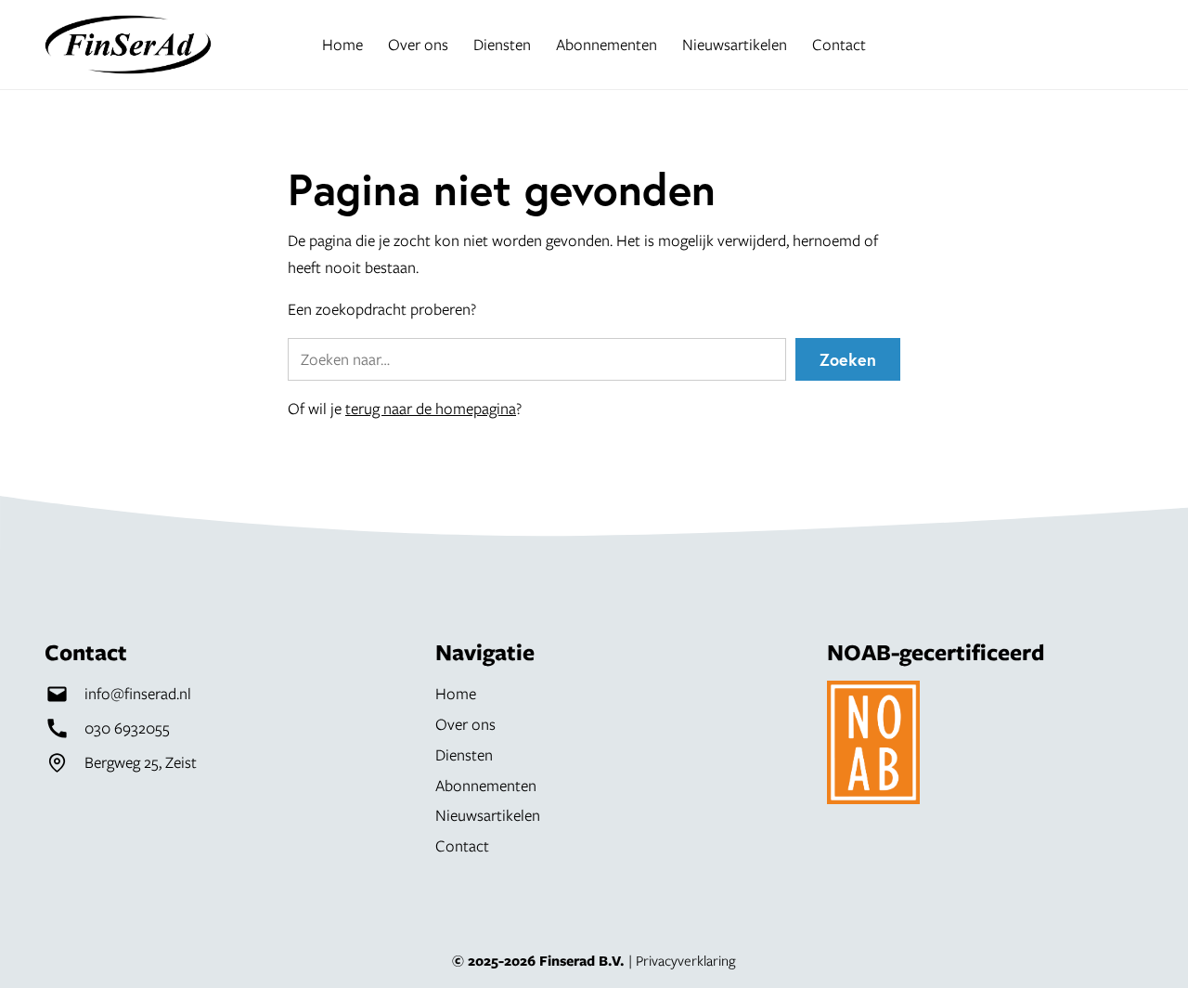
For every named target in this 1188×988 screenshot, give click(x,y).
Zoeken (848, 359)
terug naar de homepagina (430, 408)
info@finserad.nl (137, 693)
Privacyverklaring (686, 960)
